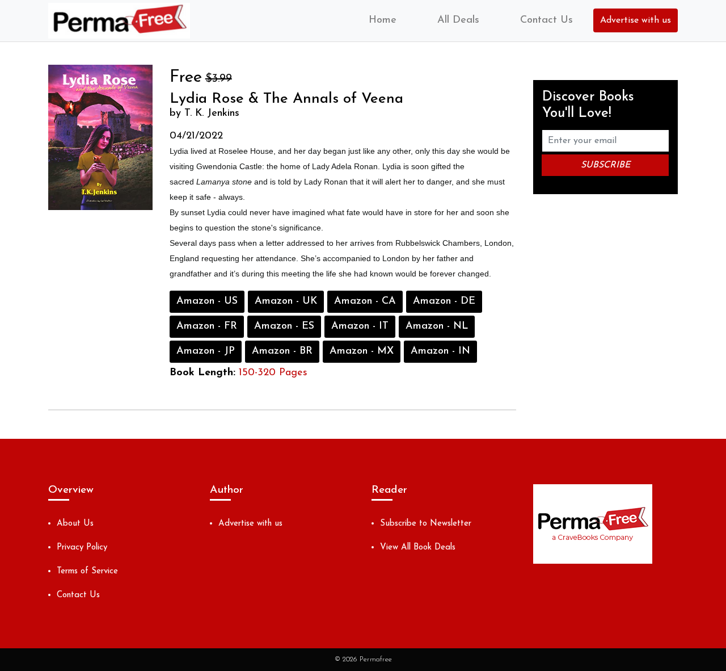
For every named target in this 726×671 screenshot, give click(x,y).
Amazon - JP (205, 351)
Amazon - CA (365, 301)
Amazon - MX (362, 351)
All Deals (458, 20)
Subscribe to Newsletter (425, 523)
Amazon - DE (444, 301)
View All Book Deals (417, 547)
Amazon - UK (286, 301)
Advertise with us (635, 20)
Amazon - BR (282, 351)
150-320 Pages (273, 373)
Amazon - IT (360, 326)
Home (382, 20)
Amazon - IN (440, 351)
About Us (75, 523)
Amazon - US (207, 301)
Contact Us (546, 20)
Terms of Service (87, 571)
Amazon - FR (206, 326)
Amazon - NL (437, 326)
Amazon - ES (284, 326)
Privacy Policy (82, 547)
